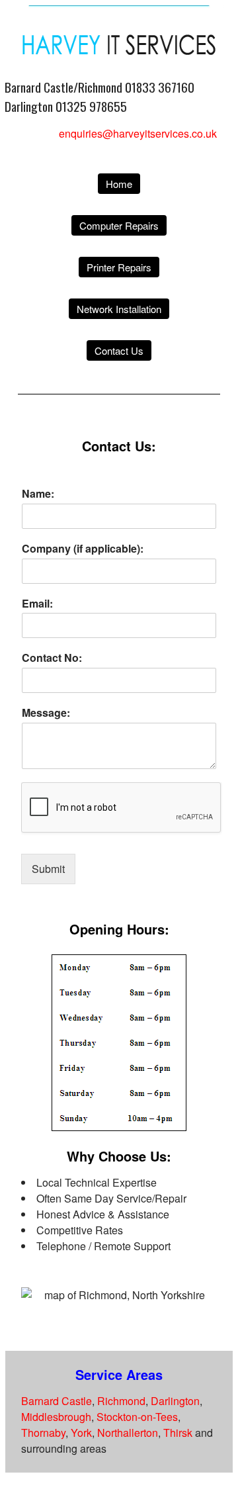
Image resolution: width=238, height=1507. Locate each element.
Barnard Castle (56, 1400)
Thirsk (177, 1432)
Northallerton (127, 1432)
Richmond (121, 1400)
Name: (38, 494)
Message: (46, 713)
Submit (48, 868)
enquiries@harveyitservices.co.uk (138, 133)
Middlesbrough (56, 1416)
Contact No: (52, 658)
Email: (37, 604)
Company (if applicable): (82, 549)
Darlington (175, 1400)
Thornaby (43, 1432)
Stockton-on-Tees (137, 1416)
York (81, 1432)
